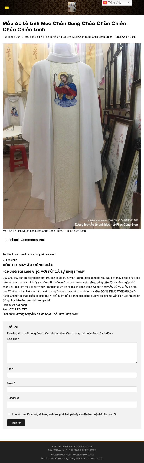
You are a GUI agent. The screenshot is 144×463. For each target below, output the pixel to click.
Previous (10, 260)
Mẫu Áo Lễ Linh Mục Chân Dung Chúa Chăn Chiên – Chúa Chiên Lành (94, 37)
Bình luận (13, 339)
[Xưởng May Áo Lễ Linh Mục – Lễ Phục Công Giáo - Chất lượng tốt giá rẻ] (72, 7)
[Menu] (7, 7)
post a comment (47, 254)
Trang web (13, 398)
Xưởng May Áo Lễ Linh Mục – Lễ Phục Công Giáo (46, 314)
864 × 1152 (42, 37)
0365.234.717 (18, 309)
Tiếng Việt (114, 2)
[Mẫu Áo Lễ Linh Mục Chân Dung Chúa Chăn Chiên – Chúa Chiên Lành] (72, 136)
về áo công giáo (99, 282)
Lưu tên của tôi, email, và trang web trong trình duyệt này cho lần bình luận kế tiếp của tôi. (64, 414)
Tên (10, 368)
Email (11, 383)
